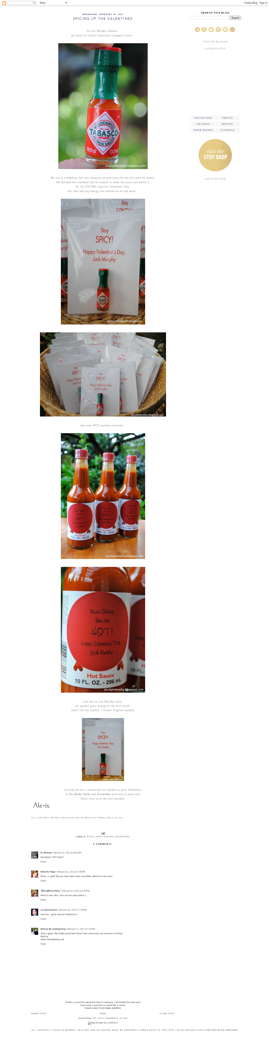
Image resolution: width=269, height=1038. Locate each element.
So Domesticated (49, 910)
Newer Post (39, 1013)
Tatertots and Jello (70, 817)
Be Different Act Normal (93, 817)
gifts (90, 837)
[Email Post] (102, 833)
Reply (43, 862)
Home (103, 1013)
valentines (122, 837)
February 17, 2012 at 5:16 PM (81, 929)
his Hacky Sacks (79, 794)
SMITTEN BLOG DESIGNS (221, 1030)
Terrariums (104, 794)
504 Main (55, 817)
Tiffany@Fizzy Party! (50, 891)
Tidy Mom (44, 817)
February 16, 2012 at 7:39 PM (72, 910)
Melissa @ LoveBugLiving (53, 929)
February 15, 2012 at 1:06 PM (71, 872)
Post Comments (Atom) (112, 1018)
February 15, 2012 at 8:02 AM (67, 853)
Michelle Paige (48, 872)
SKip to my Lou (114, 817)
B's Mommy (46, 853)
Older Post (167, 1013)
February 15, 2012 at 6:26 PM (75, 891)
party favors (104, 837)
